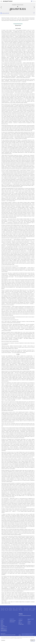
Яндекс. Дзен (22, 624)
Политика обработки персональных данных (4, 630)
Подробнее (3, 640)
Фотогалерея (2, 625)
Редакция (2, 621)
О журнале (29, 621)
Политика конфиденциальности (4, 628)
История (2, 620)
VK (20, 621)
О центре (29, 622)
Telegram (21, 620)
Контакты (29, 623)
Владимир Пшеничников (18, 23)
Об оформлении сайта (4, 626)
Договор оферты (12, 621)
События (2, 624)
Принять (32, 640)
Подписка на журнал (13, 620)
